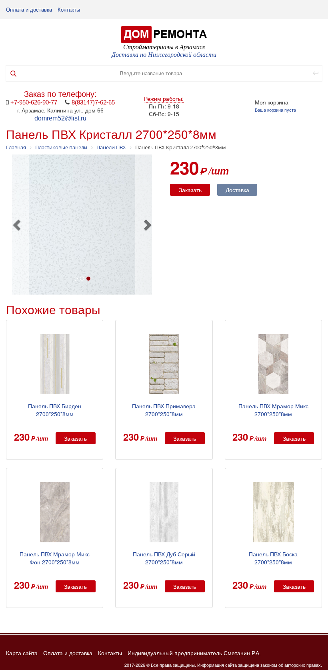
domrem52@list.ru (60, 118)
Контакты (69, 10)
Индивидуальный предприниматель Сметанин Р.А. (194, 653)
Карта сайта (22, 653)
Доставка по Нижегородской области (164, 54)
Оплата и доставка (29, 10)
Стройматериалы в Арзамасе (164, 47)
